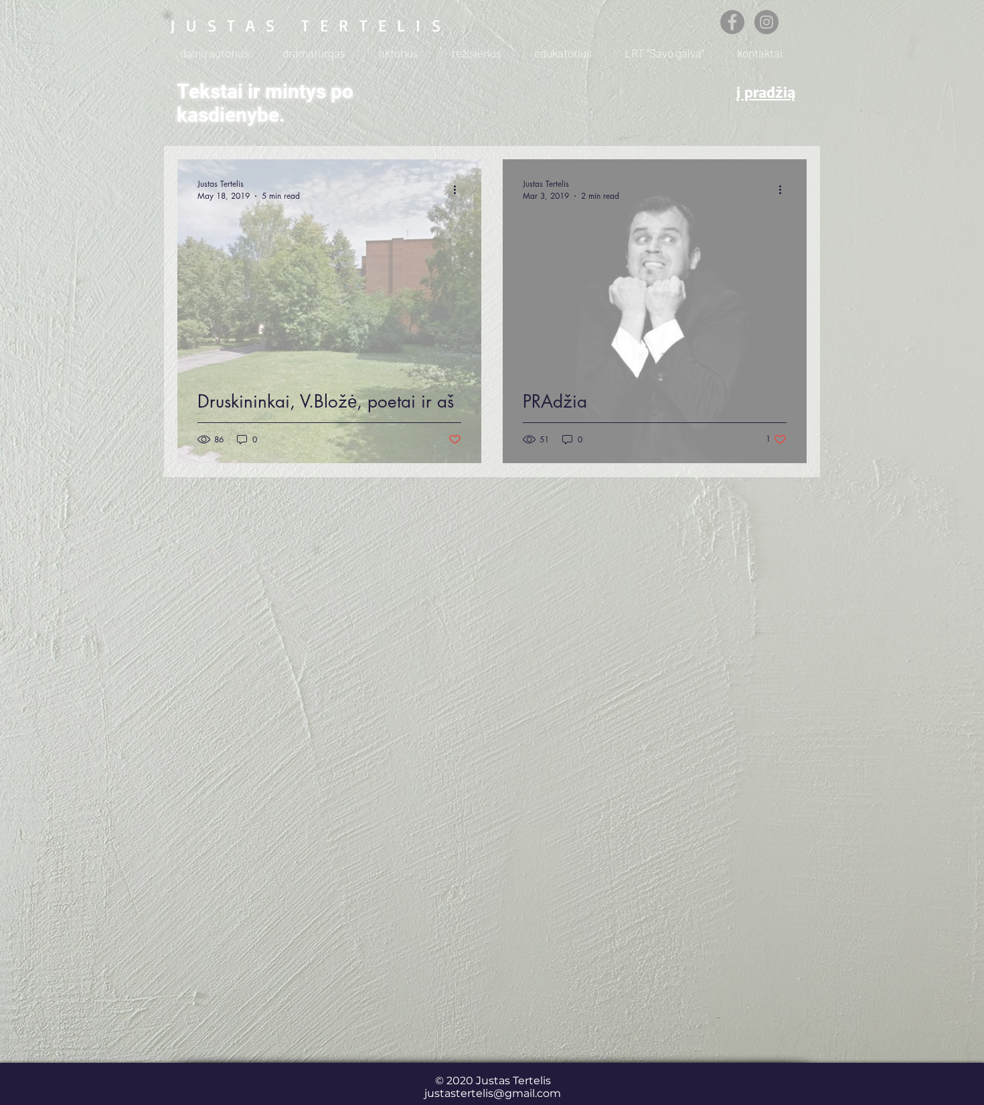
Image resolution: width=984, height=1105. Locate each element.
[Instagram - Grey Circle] (766, 22)
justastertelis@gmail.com (492, 1093)
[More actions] (459, 189)
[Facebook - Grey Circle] (732, 22)
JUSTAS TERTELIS (310, 25)
